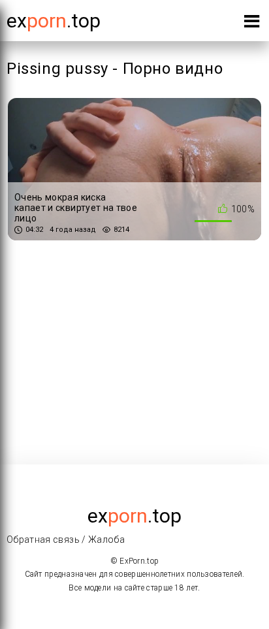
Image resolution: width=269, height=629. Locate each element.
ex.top (134, 515)
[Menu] (251, 24)
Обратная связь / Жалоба (66, 539)
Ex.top (54, 20)
